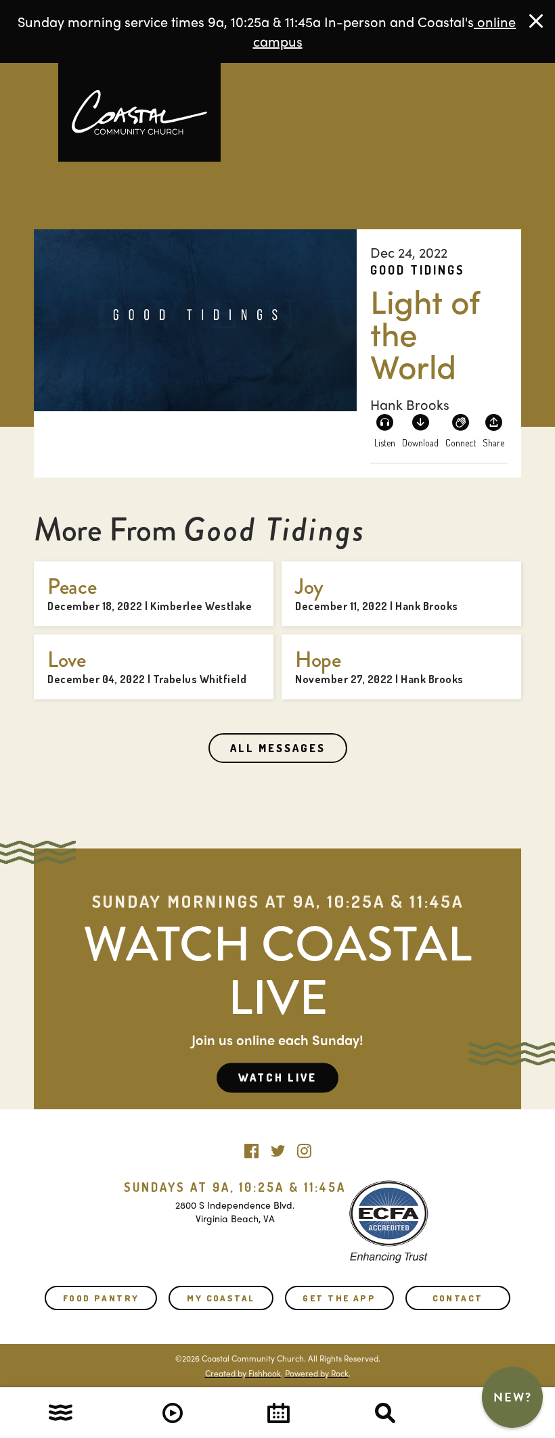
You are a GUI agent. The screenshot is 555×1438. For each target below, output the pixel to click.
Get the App (339, 1298)
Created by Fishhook (243, 1373)
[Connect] (461, 430)
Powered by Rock (317, 1373)
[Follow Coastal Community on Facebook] (251, 1148)
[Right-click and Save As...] (420, 430)
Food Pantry (101, 1298)
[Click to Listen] (384, 430)
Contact (457, 1298)
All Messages (278, 748)
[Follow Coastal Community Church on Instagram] (304, 1148)
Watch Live (277, 1077)
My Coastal (220, 1298)
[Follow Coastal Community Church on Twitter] (278, 1148)
